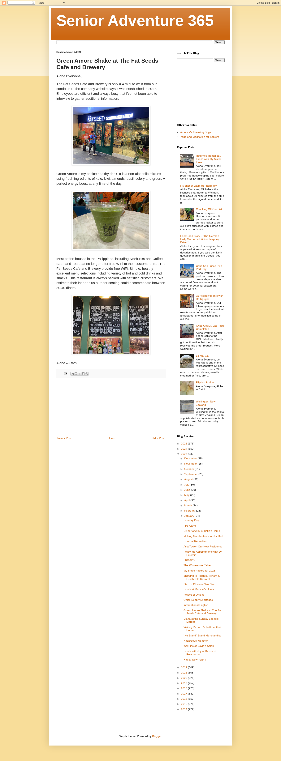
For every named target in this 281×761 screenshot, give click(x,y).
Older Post (158, 438)
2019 (184, 683)
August (188, 479)
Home (111, 438)
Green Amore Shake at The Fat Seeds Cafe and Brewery (203, 612)
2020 (184, 677)
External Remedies (195, 541)
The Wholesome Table (197, 565)
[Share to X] (79, 374)
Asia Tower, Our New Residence (203, 546)
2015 (184, 703)
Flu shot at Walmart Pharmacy (198, 185)
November (191, 463)
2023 (184, 453)
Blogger (156, 736)
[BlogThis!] (76, 374)
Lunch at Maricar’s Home (199, 589)
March (188, 505)
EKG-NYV (189, 560)
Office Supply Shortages (198, 599)
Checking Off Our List (209, 209)
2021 (184, 672)
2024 (184, 448)
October (189, 468)
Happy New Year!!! (195, 659)
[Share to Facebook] (83, 374)
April (187, 500)
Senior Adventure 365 (135, 20)
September (191, 474)
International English (196, 604)
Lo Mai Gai (202, 355)
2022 (184, 667)
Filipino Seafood (205, 382)
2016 (184, 698)
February (190, 510)
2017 (184, 693)
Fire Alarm (190, 525)
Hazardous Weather (196, 640)
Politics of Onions (194, 594)
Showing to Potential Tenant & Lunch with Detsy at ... (202, 577)
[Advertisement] (111, 407)
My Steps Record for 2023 (199, 570)
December (191, 458)
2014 (184, 709)
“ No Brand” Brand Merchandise (202, 635)
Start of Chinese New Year (199, 584)
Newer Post (64, 438)
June (187, 489)
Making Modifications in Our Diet (203, 536)
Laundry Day (191, 520)
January (189, 515)
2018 (184, 688)
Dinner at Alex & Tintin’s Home (202, 530)
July (187, 484)
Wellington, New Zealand (205, 403)
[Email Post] (65, 373)
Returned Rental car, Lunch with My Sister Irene (208, 159)
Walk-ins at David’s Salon (199, 645)
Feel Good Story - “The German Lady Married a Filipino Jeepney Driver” (199, 239)
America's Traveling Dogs (195, 132)
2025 (184, 443)
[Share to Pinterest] (87, 374)
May (187, 494)
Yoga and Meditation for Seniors (199, 136)
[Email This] (72, 374)
